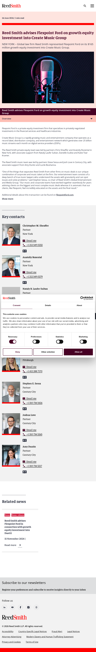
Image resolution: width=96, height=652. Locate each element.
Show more (7, 198)
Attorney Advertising (11, 636)
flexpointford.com (65, 194)
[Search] (84, 5)
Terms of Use (32, 642)
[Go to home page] (11, 5)
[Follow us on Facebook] (20, 607)
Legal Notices (73, 631)
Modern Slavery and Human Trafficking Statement (50, 636)
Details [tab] (48, 305)
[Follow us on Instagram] (28, 607)
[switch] (36, 342)
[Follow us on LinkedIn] (4, 607)
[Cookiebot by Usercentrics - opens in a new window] (82, 298)
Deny (17, 352)
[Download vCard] (25, 251)
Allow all (78, 352)
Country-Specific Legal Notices (32, 631)
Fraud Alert (57, 631)
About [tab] (79, 305)
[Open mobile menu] (92, 5)
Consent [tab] (16, 305)
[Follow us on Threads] (36, 607)
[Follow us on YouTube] (12, 607)
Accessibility (7, 631)
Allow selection (48, 352)
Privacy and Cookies (11, 642)
